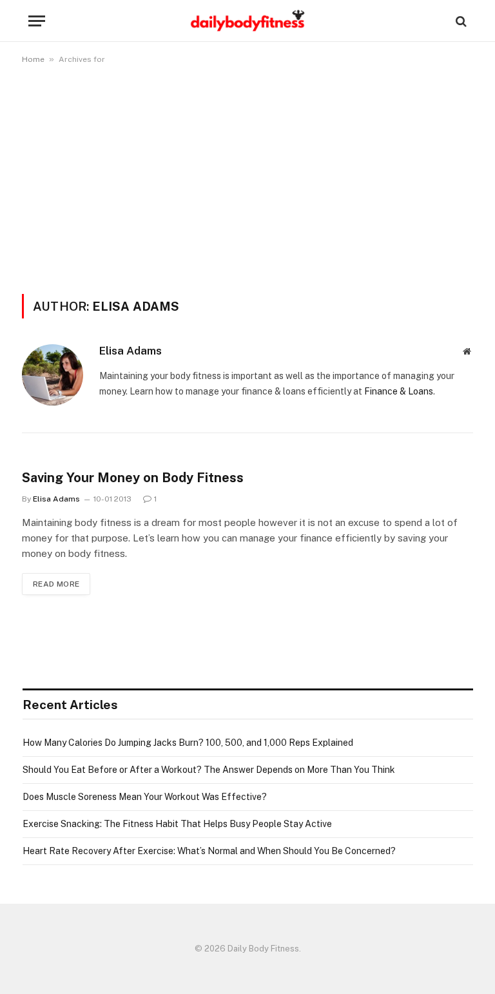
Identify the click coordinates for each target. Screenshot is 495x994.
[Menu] (36, 20)
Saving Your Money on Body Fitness (133, 477)
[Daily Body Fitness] (247, 21)
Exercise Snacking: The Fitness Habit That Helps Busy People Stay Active (177, 824)
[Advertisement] (247, 176)
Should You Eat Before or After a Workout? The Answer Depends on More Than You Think (209, 770)
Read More (56, 584)
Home (33, 59)
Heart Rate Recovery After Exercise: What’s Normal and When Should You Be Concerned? (209, 851)
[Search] (460, 20)
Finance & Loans (398, 391)
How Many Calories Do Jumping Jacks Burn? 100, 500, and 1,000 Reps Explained (188, 742)
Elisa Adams (130, 350)
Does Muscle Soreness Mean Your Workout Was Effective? (145, 797)
